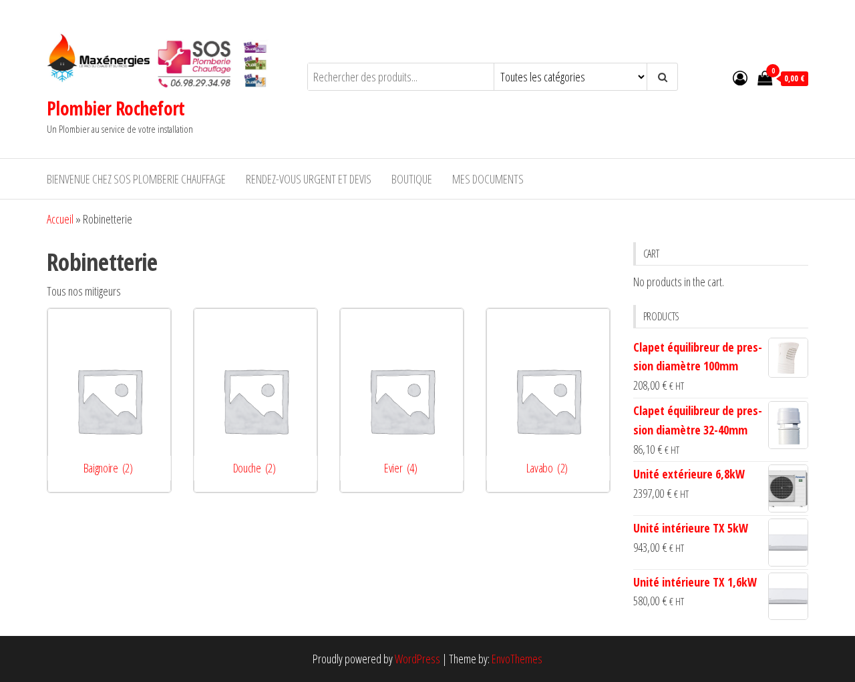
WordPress (417, 659)
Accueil (60, 219)
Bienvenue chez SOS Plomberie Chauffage (136, 179)
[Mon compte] (740, 77)
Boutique (411, 179)
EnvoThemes (517, 659)
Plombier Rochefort (116, 108)
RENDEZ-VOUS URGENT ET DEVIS (308, 179)
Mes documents (488, 179)
